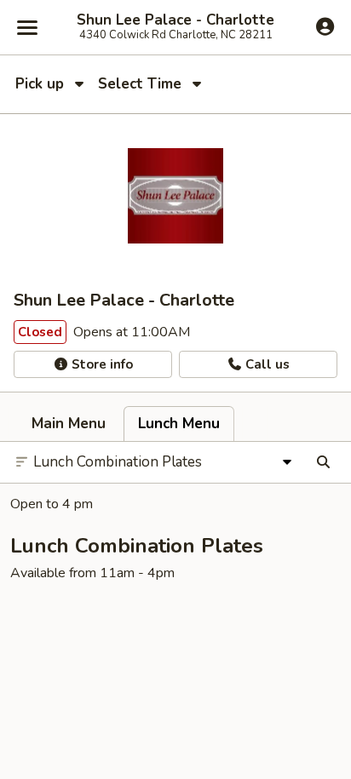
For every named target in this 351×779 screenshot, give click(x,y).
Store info (100, 364)
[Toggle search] (323, 462)
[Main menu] (27, 27)
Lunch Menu (179, 423)
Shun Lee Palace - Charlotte (175, 20)
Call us (266, 364)
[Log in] (325, 26)
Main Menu (69, 423)
